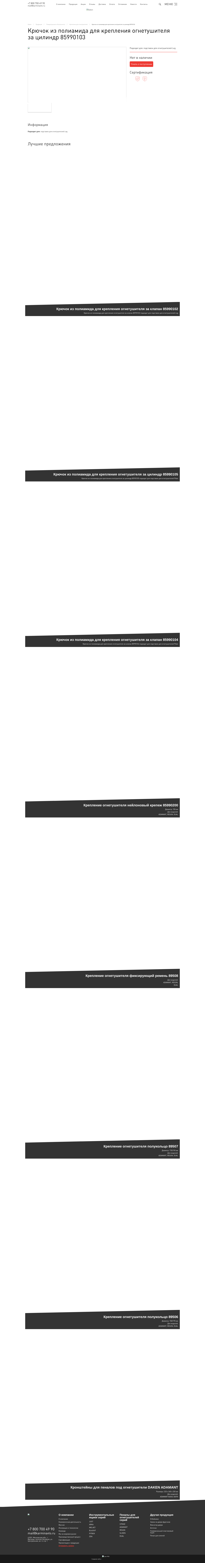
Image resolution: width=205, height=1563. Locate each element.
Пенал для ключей (157, 1536)
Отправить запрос (66, 1546)
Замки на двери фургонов (160, 1522)
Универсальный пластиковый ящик (161, 1532)
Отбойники (154, 1519)
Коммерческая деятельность (70, 1522)
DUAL (122, 1536)
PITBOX (92, 1533)
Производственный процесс (70, 1537)
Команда (62, 1531)
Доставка (102, 4)
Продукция (73, 4)
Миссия (62, 1525)
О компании (60, 4)
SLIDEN (123, 1533)
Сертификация (64, 1540)
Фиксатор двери (156, 1525)
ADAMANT (124, 1527)
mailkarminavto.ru (36, 6)
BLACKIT (92, 1530)
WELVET (92, 1527)
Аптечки (153, 1528)
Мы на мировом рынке (67, 1534)
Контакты (144, 4)
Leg (66, 131)
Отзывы (92, 4)
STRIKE (122, 1524)
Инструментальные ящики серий (101, 1516)
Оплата (112, 4)
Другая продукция (161, 1515)
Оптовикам (122, 4)
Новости (133, 4)
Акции (83, 4)
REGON (122, 1530)
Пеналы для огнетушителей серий (129, 1517)
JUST (91, 1521)
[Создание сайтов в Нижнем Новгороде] (107, 1559)
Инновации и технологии (68, 1528)
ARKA (91, 1524)
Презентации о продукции (69, 1543)
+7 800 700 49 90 (36, 3)
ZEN (90, 1536)
